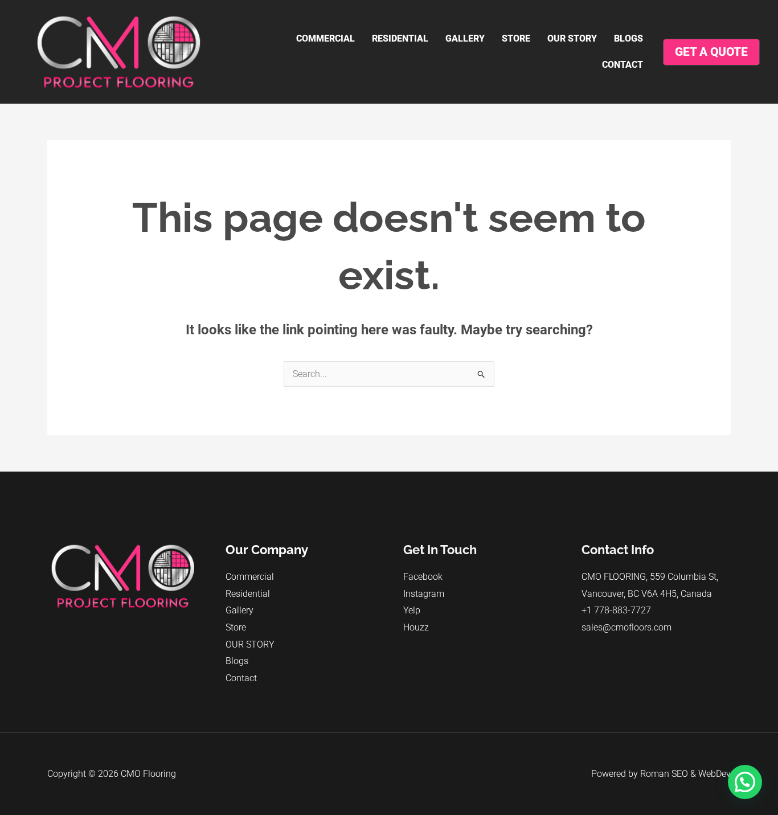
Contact (622, 64)
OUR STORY (572, 38)
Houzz (416, 627)
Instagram (423, 593)
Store (516, 38)
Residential (400, 38)
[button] (745, 782)
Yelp (411, 610)
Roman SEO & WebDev (685, 773)
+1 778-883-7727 (616, 610)
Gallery (465, 38)
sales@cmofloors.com (626, 627)
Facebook (423, 576)
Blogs (628, 38)
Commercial (325, 38)
